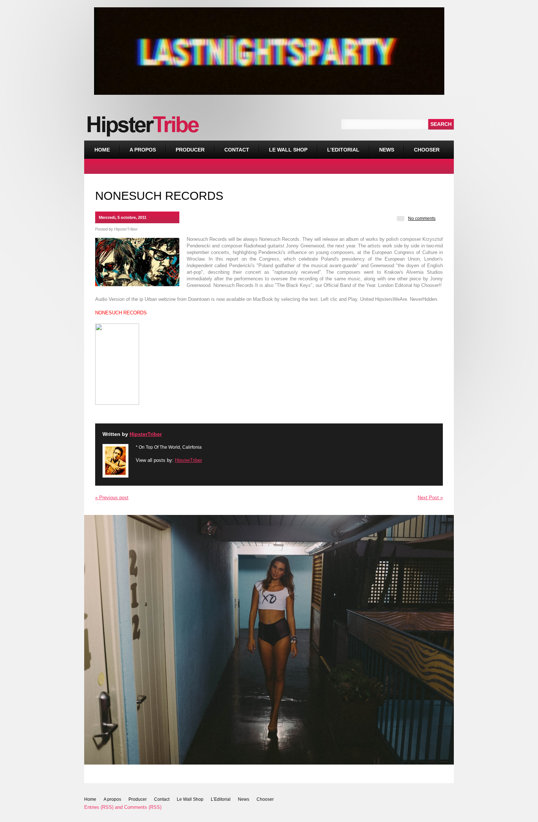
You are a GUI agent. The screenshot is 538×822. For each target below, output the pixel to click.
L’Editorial (343, 150)
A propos (143, 150)
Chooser (422, 147)
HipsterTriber (126, 229)
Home (102, 150)
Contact (236, 150)
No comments (422, 218)
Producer (190, 150)
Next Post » (430, 497)
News (386, 150)
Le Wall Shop (288, 150)
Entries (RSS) (98, 807)
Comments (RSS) (142, 807)
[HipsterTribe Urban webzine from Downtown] (117, 402)
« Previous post (111, 497)
